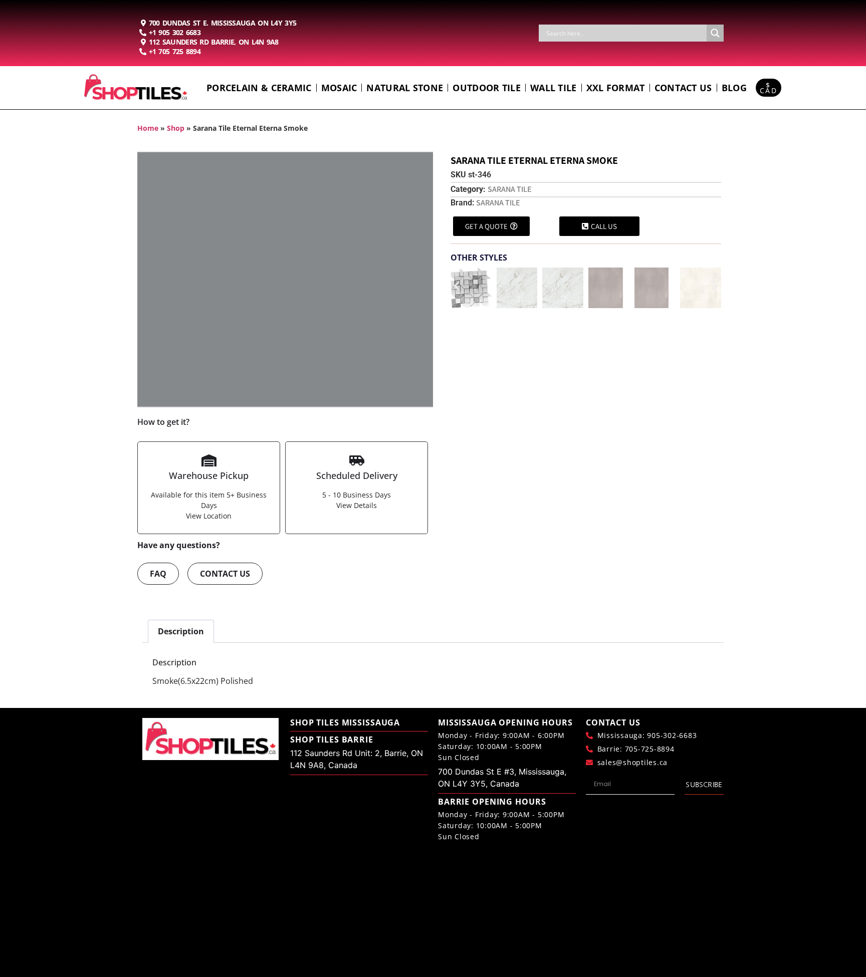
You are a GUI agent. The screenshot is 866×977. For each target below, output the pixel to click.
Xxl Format (615, 88)
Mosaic (339, 88)
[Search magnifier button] (715, 33)
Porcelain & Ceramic (259, 88)
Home (147, 128)
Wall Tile (553, 88)
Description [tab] (181, 631)
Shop (175, 128)
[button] (457, 286)
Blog (734, 88)
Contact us (683, 88)
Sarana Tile (510, 189)
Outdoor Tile (487, 88)
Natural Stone (404, 88)
